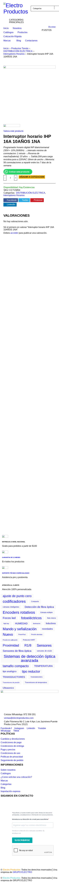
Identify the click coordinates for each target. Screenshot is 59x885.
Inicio (6, 48)
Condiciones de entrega (12, 746)
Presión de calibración (10, 640)
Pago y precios (8, 749)
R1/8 (27, 645)
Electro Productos (11, 870)
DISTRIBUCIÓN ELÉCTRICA (18, 51)
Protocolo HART (29, 640)
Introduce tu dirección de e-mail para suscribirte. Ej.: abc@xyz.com (28, 832)
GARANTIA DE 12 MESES (11, 557)
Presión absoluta (36, 634)
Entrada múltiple (46, 612)
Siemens (10, 260)
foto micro (51, 618)
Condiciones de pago (11, 742)
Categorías (6, 784)
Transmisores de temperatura (36, 682)
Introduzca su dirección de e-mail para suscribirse (30, 819)
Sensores (44, 645)
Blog (3, 788)
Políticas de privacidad (12, 757)
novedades (47, 629)
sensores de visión (44, 651)
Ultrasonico (8, 688)
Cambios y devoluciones (13, 739)
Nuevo (8, 634)
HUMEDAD (21, 623)
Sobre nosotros (8, 770)
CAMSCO (32, 260)
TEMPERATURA (43, 666)
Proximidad (11, 645)
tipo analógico (9, 671)
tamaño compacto (16, 666)
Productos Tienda (19, 48)
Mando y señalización (19, 629)
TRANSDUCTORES (14, 677)
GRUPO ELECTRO (22, 872)
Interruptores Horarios (14, 54)
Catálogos (6, 773)
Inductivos (51, 623)
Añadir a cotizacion (31, 177)
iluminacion (36, 623)
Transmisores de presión (11, 682)
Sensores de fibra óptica (17, 650)
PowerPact (22, 634)
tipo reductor (31, 671)
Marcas (4, 780)
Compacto (35, 601)
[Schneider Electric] (11, 126)
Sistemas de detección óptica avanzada (29, 658)
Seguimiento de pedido (12, 760)
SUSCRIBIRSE (22, 840)
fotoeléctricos (31, 618)
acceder (14, 233)
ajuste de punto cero (17, 596)
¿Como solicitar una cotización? (16, 777)
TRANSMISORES (36, 677)
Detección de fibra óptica (39, 606)
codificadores (14, 601)
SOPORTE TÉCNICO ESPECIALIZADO (15, 573)
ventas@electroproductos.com (18, 718)
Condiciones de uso (10, 753)
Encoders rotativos (19, 612)
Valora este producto (13, 131)
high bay (6, 623)
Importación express (10, 791)
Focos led (9, 617)
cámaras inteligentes (11, 607)
